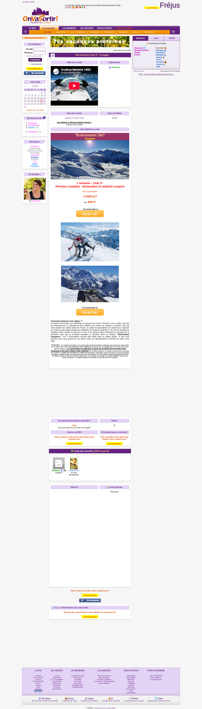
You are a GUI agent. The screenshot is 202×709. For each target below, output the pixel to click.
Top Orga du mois (34, 118)
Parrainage (131, 676)
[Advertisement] (122, 16)
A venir (48, 32)
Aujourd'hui (61, 32)
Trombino (77, 679)
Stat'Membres (77, 687)
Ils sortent (78, 681)
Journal (131, 685)
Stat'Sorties (149, 32)
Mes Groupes (104, 677)
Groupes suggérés (104, 679)
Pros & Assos (38, 677)
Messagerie (131, 677)
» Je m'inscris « (152, 8)
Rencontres (131, 689)
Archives (136, 32)
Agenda (131, 681)
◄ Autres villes (28, 2)
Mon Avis (131, 687)
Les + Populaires (78, 32)
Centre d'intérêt (104, 683)
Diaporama (95, 32)
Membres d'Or (77, 685)
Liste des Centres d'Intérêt (104, 681)
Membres (140, 38)
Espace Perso (104, 28)
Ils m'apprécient (156, 679)
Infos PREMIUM (156, 676)
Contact (38, 689)
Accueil (38, 676)
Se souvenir (36, 64)
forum (177, 71)
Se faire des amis (77, 676)
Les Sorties (48, 28)
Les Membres (69, 28)
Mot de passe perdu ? (35, 56)
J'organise (131, 683)
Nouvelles (123, 32)
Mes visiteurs (156, 677)
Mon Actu (131, 679)
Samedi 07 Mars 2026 (74, 118)
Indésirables (131, 693)
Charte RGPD (38, 681)
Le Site (32, 28)
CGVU (38, 683)
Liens (38, 687)
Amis (156, 38)
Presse (38, 685)
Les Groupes (87, 28)
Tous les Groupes (104, 676)
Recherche (109, 32)
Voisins (172, 38)
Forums (38, 679)
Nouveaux (78, 683)
